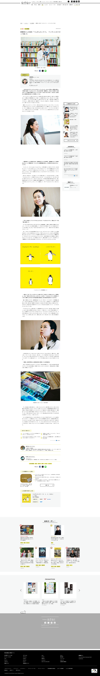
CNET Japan (25, 655)
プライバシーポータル (31, 668)
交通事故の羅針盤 (63, 661)
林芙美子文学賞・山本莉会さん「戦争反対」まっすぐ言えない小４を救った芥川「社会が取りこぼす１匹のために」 (74, 134)
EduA (5, 658)
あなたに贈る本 (53, 536)
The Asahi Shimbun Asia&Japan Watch (85, 657)
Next (79, 590)
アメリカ (27, 542)
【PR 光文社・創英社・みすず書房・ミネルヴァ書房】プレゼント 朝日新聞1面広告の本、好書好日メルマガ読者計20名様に (32, 602)
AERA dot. (24, 660)
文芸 (24, 542)
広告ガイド (12, 670)
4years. (61, 655)
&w (6, 656)
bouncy (24, 661)
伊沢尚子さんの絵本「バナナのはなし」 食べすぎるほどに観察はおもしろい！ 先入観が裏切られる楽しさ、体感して (47, 480)
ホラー (55, 4)
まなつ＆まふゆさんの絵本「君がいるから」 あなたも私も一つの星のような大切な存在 (47, 478)
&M (5, 656)
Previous (21, 590)
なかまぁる (43, 660)
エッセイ (46, 4)
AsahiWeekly (81, 658)
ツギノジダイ (62, 658)
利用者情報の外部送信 (51, 668)
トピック (51, 1)
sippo (43, 655)
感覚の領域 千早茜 (73, 119)
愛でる (39, 463)
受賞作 (39, 4)
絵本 (42, 4)
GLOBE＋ (43, 656)
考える (35, 4)
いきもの (49, 463)
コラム (38, 1)
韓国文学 (71, 4)
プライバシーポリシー (41, 668)
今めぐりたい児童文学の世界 (25, 558)
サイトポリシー (23, 668)
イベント (47, 1)
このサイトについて (7, 668)
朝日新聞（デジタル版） (8, 655)
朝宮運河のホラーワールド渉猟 (71, 558)
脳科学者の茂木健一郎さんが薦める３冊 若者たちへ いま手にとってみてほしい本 (74, 109)
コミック (50, 4)
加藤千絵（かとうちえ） (30, 446)
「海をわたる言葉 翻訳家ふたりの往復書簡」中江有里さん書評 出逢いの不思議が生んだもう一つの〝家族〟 (49, 602)
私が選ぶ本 (59, 4)
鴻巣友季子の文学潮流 (24, 536)
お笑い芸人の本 (65, 4)
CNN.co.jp (24, 656)
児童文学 (27, 566)
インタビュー (33, 1)
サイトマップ (16, 668)
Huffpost (24, 658)
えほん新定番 (27, 28)
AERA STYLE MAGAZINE (45, 661)
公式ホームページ (34, 85)
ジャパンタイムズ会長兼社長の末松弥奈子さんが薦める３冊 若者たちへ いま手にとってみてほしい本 (74, 128)
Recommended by (53, 440)
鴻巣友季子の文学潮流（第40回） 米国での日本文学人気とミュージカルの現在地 (27, 539)
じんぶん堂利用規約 (69, 668)
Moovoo (5, 660)
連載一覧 (60, 1)
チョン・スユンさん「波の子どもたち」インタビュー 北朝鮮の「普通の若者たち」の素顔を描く (42, 561)
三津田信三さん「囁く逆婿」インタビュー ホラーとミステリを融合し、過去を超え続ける (74, 115)
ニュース (43, 1)
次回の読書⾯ (55, 1)
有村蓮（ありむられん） (30, 456)
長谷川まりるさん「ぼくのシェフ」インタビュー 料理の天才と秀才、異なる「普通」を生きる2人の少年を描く (57, 562)
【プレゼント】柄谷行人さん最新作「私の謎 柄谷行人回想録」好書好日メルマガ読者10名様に (68, 602)
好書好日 (26, 3)
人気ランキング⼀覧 (71, 140)
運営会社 (5, 670)
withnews (6, 661)
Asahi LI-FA (62, 660)
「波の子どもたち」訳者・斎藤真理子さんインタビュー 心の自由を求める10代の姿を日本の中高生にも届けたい (26, 562)
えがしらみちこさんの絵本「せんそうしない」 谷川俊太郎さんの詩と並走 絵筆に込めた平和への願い (47, 475)
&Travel (9, 656)
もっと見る (76, 4)
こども (46, 463)
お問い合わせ (18, 670)
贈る (36, 463)
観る (32, 4)
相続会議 (61, 656)
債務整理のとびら (26, 663)
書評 (40, 1)
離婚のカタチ (6, 663)
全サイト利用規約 (60, 668)
